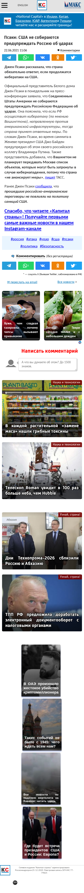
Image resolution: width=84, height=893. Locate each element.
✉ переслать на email (22, 282)
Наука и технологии (66, 382)
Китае (63, 16)
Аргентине (49, 21)
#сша (55, 239)
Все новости (65, 282)
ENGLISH (23, 5)
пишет (50, 178)
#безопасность (52, 246)
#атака (31, 239)
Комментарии (70, 50)
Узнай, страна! (70, 514)
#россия (17, 239)
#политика (29, 246)
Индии (52, 16)
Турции (65, 21)
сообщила (43, 187)
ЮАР (35, 21)
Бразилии (23, 21)
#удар (44, 239)
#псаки (67, 239)
